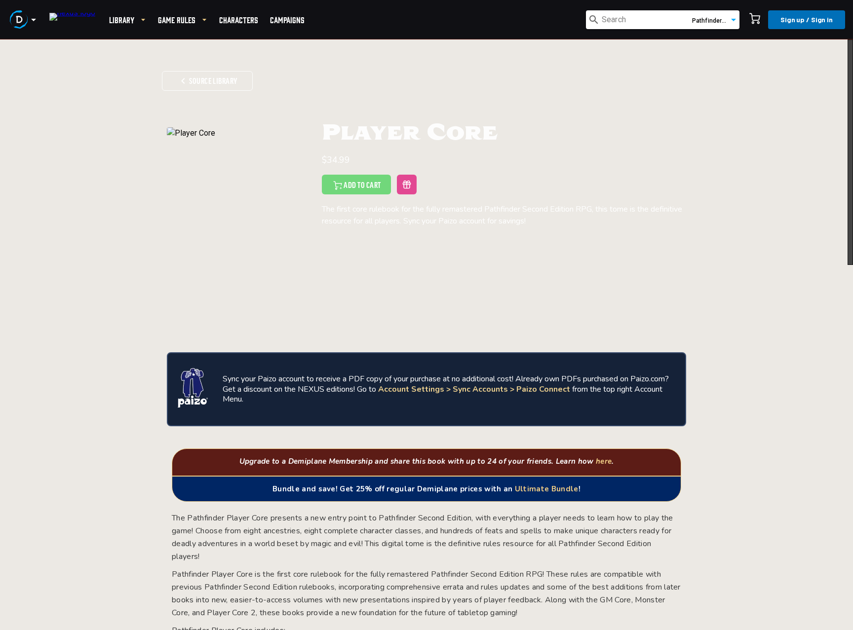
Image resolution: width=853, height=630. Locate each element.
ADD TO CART (362, 185)
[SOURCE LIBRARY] (207, 64)
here (604, 461)
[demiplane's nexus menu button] (24, 19)
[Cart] (754, 20)
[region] (426, 334)
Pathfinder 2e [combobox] (711, 20)
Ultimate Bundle (547, 489)
